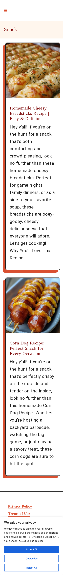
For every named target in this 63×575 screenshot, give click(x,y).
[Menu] (5, 10)
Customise (31, 558)
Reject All (31, 567)
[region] (31, 546)
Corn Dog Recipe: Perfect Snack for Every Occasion (27, 348)
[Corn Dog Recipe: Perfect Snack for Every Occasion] (33, 305)
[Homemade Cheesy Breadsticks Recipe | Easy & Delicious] (33, 70)
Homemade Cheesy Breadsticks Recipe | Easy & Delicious (29, 113)
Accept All (31, 549)
